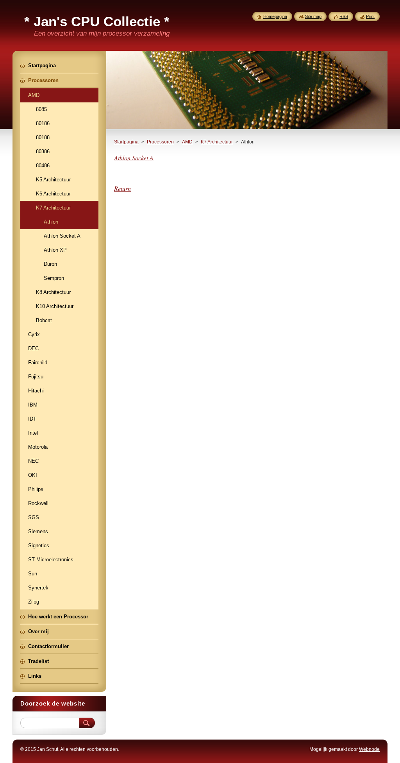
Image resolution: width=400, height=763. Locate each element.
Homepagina (275, 16)
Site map (313, 16)
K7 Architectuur (217, 142)
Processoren (160, 142)
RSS (343, 16)
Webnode (369, 749)
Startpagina (126, 142)
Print (370, 16)
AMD (187, 142)
